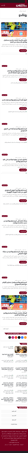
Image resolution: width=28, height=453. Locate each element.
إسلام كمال (24, 38)
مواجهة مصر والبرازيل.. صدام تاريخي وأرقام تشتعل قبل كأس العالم (21, 399)
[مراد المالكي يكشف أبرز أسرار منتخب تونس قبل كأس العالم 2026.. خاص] (21, 378)
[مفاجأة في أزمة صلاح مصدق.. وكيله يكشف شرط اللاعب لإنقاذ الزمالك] (7, 393)
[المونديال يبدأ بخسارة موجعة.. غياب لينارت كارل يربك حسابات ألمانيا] (7, 378)
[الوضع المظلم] (9, 5)
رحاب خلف (24, 68)
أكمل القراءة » (23, 50)
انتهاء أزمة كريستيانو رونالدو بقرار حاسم (14, 100)
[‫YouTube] (16, 337)
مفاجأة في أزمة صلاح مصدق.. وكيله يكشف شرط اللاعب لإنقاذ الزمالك (7, 399)
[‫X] (19, 337)
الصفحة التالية (5, 328)
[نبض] (9, 337)
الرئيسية (24, 11)
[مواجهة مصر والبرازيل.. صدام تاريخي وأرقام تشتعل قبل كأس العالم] (21, 393)
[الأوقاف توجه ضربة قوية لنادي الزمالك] (7, 349)
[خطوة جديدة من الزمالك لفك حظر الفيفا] (21, 349)
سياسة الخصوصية (16, 444)
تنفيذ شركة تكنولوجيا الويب (14, 442)
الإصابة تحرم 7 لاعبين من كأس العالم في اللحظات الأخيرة (21, 369)
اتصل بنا (10, 444)
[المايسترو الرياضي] (21, 5)
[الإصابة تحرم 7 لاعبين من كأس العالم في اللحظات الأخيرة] (21, 363)
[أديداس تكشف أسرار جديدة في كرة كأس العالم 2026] (7, 363)
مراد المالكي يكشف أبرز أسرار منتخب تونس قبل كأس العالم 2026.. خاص (21, 384)
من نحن (6, 444)
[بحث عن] (6, 5)
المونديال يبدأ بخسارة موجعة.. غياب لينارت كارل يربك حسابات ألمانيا (7, 384)
